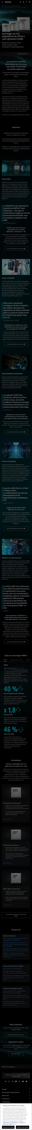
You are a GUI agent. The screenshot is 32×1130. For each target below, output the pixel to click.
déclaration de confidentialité (10, 1122)
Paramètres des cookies (8, 1127)
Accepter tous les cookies (22, 1127)
